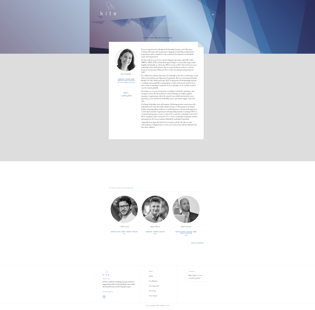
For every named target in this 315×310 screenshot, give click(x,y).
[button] (214, 7)
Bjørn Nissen (155, 226)
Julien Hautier (186, 226)
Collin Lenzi (124, 226)
